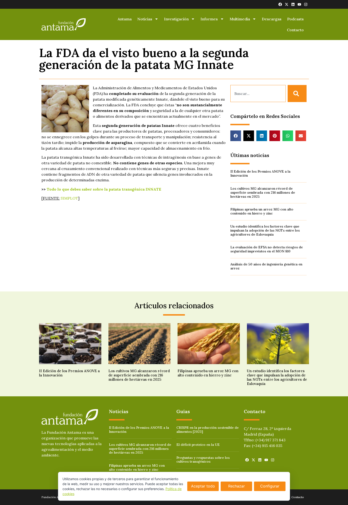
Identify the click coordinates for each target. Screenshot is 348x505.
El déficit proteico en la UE (198, 444)
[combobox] (258, 93)
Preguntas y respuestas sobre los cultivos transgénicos (203, 460)
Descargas (271, 19)
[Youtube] (299, 4)
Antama (125, 19)
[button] (235, 135)
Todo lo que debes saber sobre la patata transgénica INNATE (104, 189)
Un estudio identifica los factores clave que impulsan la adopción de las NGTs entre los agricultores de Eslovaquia (265, 230)
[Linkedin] (293, 4)
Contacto (295, 29)
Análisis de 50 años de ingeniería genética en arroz (266, 266)
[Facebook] (280, 4)
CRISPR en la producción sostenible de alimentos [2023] (207, 429)
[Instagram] (306, 4)
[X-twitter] (286, 4)
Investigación (176, 19)
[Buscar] (297, 93)
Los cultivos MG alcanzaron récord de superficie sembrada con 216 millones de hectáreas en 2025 (262, 192)
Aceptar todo (203, 486)
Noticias (144, 19)
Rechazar (236, 486)
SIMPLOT (69, 198)
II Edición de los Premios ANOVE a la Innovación (260, 173)
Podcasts (295, 19)
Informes (209, 19)
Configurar (269, 486)
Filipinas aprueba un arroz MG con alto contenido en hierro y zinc (261, 211)
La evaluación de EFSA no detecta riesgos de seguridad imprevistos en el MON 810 (266, 249)
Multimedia (240, 19)
